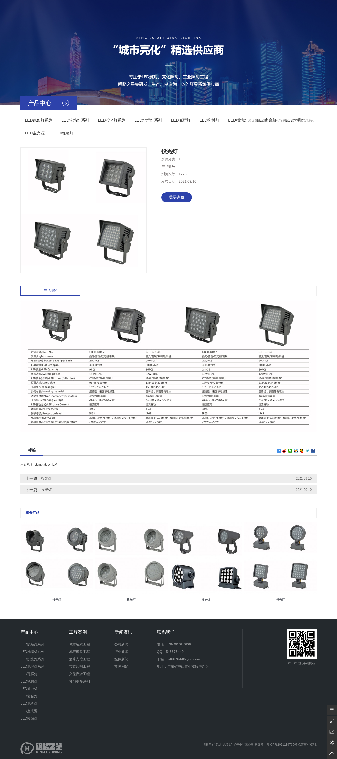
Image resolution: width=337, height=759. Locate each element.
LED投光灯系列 (112, 120)
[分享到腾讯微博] (307, 451)
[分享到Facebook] (313, 451)
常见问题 (121, 666)
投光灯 (46, 478)
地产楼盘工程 (79, 652)
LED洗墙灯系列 (75, 120)
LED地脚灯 (28, 703)
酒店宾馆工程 (79, 659)
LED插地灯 (238, 120)
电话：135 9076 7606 (174, 644)
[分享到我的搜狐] (302, 451)
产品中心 (284, 120)
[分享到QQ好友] (296, 451)
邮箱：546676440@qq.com (178, 659)
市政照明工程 (79, 666)
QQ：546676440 (170, 652)
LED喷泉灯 (63, 133)
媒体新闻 (121, 659)
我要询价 (177, 197)
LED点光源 (35, 133)
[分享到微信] (290, 451)
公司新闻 (121, 644)
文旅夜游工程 (79, 674)
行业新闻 (121, 652)
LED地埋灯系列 (148, 120)
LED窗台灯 (28, 696)
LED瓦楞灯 (181, 120)
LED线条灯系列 (39, 120)
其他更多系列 (79, 681)
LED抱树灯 (209, 120)
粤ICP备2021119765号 (281, 744)
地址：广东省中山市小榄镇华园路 (183, 666)
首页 (272, 120)
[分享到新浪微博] (284, 451)
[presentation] (23, 603)
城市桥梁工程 (79, 644)
